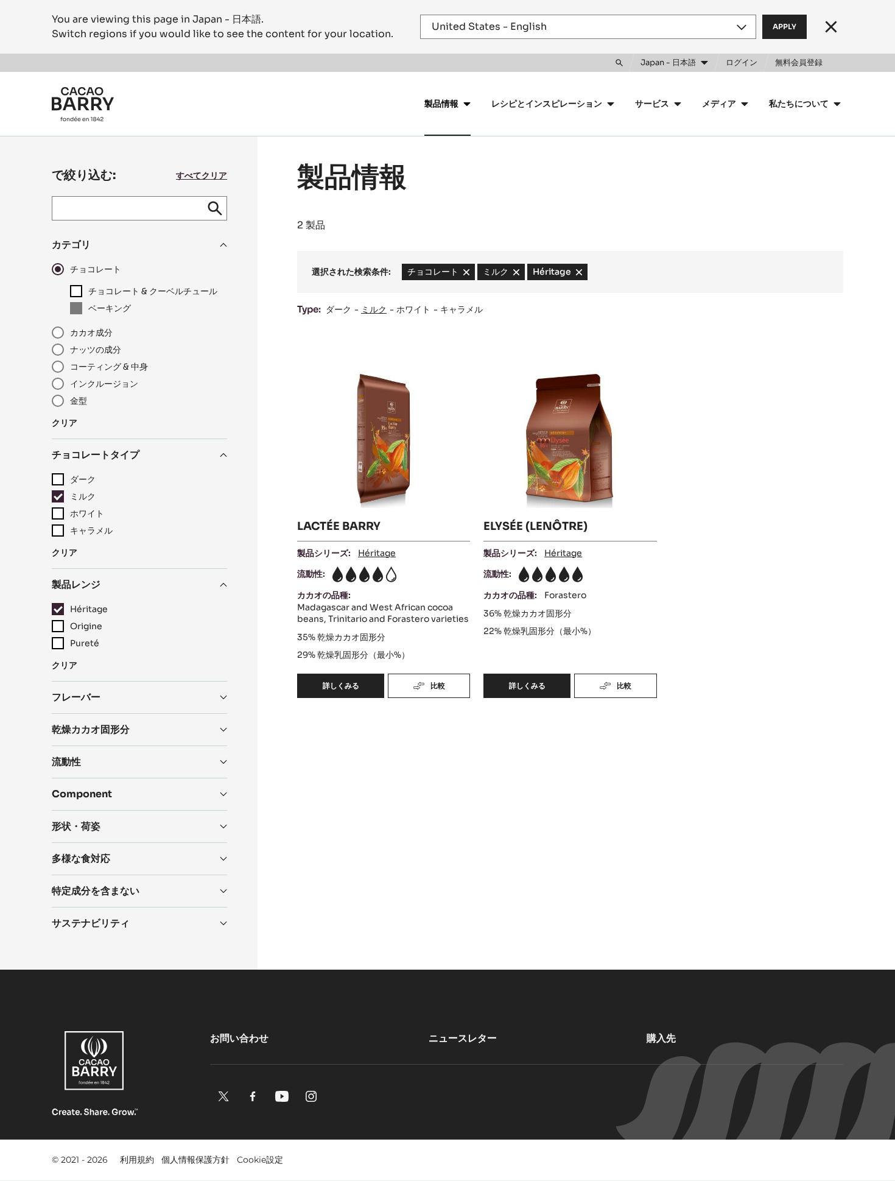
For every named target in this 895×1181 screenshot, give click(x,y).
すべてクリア (201, 175)
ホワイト (413, 309)
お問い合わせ (239, 1038)
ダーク (338, 309)
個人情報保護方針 (195, 1159)
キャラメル (461, 309)
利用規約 (137, 1159)
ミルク (374, 309)
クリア (64, 422)
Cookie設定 (260, 1159)
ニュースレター (463, 1038)
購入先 (661, 1038)
